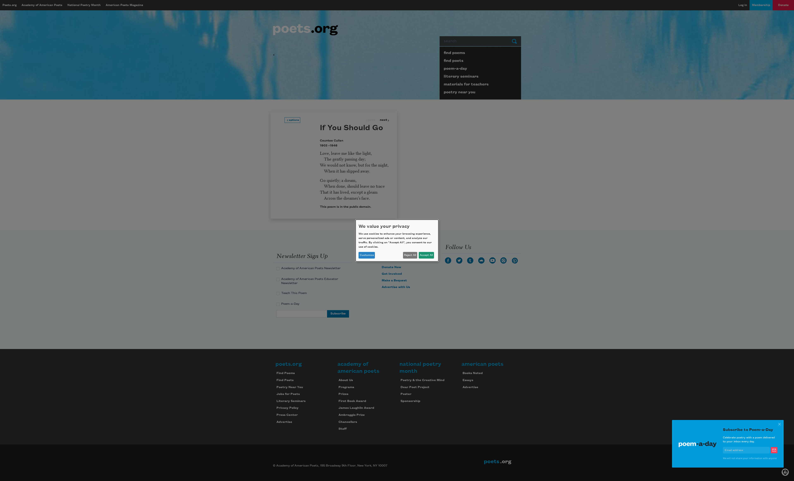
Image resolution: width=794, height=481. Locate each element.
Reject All (410, 255)
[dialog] (397, 240)
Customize (367, 255)
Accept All (426, 255)
